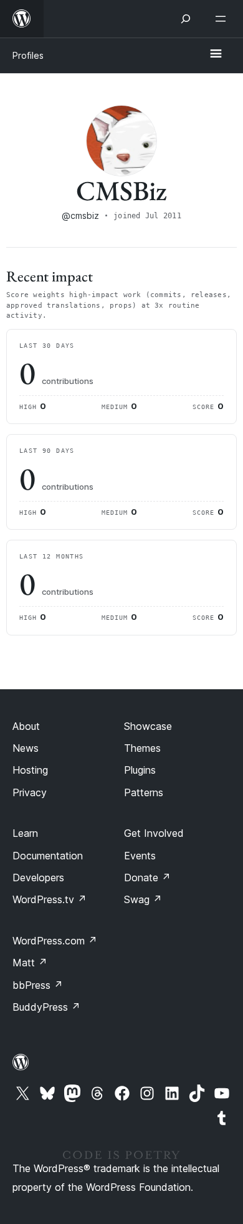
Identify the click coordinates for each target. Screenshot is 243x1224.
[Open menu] (223, 19)
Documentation (47, 855)
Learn (25, 833)
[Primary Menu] (215, 54)
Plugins (140, 770)
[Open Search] (185, 19)
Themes (142, 748)
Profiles (28, 55)
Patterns (143, 792)
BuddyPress (46, 1007)
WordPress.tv (49, 899)
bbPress (37, 985)
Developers (38, 877)
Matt (29, 962)
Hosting (30, 770)
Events (140, 855)
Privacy (29, 792)
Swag (143, 899)
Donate (147, 877)
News (25, 748)
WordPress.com (54, 940)
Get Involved (154, 833)
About (26, 726)
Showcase (148, 726)
